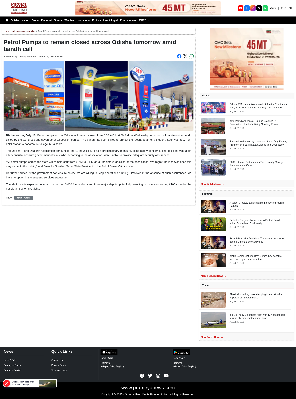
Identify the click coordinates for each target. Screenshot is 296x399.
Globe (35, 20)
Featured (46, 20)
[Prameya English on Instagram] (158, 376)
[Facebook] (247, 8)
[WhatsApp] (265, 8)
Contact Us (57, 360)
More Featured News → (213, 276)
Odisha (15, 20)
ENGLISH (286, 8)
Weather (69, 20)
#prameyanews (23, 198)
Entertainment (128, 20)
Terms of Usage (59, 370)
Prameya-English (12, 370)
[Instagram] (253, 8)
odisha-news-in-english (23, 31)
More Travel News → (212, 337)
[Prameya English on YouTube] (166, 376)
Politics (96, 20)
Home (6, 31)
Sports (58, 20)
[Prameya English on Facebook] (142, 376)
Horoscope (83, 20)
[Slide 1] (148, 10)
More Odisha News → (212, 184)
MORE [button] (143, 20)
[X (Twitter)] (259, 8)
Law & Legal (110, 20)
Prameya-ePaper (12, 365)
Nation (25, 20)
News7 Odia (10, 360)
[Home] (7, 20)
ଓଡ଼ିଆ (273, 8)
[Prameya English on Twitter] (150, 376)
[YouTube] (240, 8)
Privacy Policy (58, 365)
